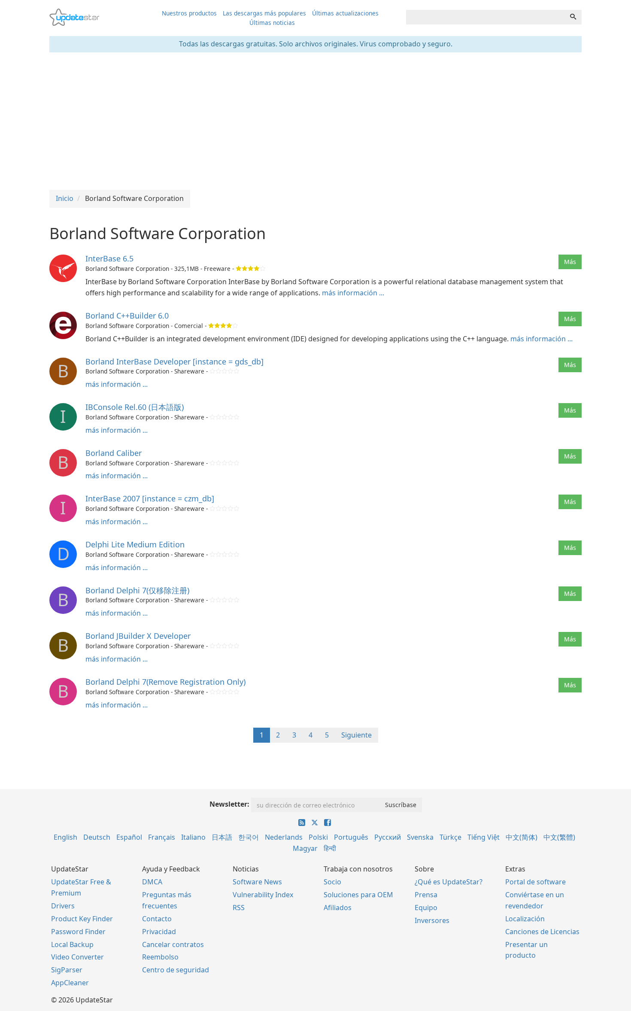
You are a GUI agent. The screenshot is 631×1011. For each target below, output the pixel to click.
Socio (332, 882)
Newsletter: (229, 804)
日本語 (222, 837)
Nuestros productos (189, 13)
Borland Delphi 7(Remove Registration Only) (165, 682)
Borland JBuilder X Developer (138, 636)
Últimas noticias (272, 22)
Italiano (193, 837)
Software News (257, 882)
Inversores (432, 920)
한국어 (248, 837)
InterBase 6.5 (109, 258)
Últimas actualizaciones (345, 13)
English (65, 837)
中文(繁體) (559, 837)
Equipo (426, 907)
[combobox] (485, 17)
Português (351, 837)
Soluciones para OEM (358, 894)
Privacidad (159, 931)
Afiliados (338, 907)
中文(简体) (521, 837)
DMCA (152, 882)
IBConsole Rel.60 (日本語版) (134, 407)
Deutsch (96, 837)
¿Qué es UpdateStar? (448, 882)
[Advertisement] (315, 121)
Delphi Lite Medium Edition (135, 544)
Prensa (426, 894)
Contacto (157, 918)
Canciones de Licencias (542, 931)
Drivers (63, 906)
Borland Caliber (113, 453)
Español (129, 837)
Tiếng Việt (483, 837)
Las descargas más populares (264, 13)
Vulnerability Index (263, 894)
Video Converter (77, 957)
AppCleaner (70, 982)
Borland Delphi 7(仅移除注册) (137, 590)
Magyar (305, 848)
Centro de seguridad (175, 970)
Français (161, 837)
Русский (387, 837)
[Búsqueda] (573, 17)
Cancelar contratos (173, 944)
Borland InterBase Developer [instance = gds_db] (174, 361)
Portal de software (535, 882)
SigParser (66, 970)
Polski (318, 837)
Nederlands (284, 837)
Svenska (420, 837)
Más (570, 262)
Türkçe (450, 837)
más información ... (353, 293)
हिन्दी (330, 848)
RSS (239, 907)
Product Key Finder (82, 918)
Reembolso (160, 957)
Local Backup (72, 944)
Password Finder (78, 931)
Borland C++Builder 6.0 (127, 315)
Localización (525, 918)
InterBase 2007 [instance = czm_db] (149, 498)
